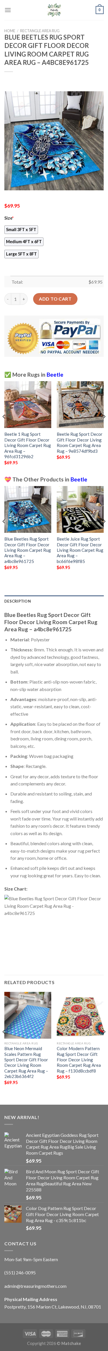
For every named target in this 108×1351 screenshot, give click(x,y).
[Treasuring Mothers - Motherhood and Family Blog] (54, 10)
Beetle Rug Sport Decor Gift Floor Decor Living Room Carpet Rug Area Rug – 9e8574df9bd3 (80, 442)
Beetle (55, 374)
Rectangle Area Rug (40, 30)
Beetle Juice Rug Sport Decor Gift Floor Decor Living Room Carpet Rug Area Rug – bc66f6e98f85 (80, 550)
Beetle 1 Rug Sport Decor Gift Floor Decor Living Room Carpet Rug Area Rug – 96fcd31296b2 (27, 445)
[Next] (104, 428)
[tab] (54, 601)
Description (17, 601)
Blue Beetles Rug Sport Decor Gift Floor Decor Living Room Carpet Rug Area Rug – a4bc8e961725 (27, 550)
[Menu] (7, 10)
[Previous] (4, 428)
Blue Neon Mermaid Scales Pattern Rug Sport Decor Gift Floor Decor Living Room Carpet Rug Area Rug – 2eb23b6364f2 (26, 1062)
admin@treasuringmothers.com (35, 1286)
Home (9, 30)
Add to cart (55, 298)
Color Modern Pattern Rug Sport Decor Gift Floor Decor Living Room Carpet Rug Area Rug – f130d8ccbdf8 (79, 1059)
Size (9, 218)
